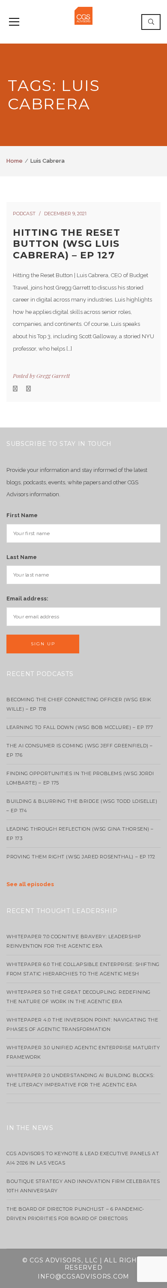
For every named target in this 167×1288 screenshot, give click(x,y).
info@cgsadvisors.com (83, 1276)
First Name (22, 515)
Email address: (27, 598)
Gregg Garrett (53, 375)
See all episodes (30, 884)
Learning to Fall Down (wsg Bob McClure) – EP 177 (79, 727)
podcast (24, 214)
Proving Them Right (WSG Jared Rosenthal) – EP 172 (80, 857)
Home (14, 161)
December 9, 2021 (65, 214)
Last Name (21, 557)
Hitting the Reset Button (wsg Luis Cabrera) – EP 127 (66, 244)
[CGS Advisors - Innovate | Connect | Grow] (83, 15)
